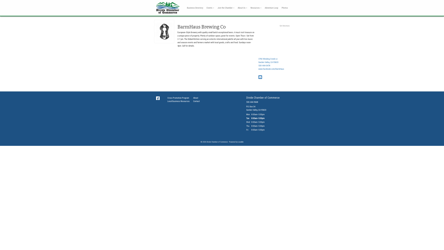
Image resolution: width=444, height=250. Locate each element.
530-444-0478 (264, 65)
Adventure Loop (271, 7)
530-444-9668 (252, 102)
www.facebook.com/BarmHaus (271, 69)
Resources (255, 7)
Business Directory (195, 7)
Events (210, 7)
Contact (196, 101)
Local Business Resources (178, 101)
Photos (285, 7)
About (195, 98)
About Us (242, 7)
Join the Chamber (225, 7)
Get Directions (285, 26)
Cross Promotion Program (178, 98)
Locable (241, 142)
